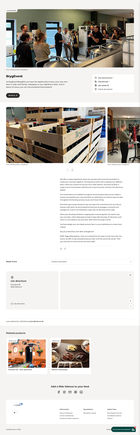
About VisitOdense (66, 413)
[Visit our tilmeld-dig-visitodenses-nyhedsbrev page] (70, 392)
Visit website (102, 85)
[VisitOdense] (18, 404)
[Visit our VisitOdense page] (58, 392)
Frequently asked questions (69, 418)
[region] (97, 290)
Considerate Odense (114, 416)
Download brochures (114, 413)
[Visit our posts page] (81, 392)
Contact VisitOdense (67, 416)
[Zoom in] (130, 301)
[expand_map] (130, 275)
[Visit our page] (64, 392)
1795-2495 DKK (103, 81)
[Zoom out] (130, 306)
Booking (11, 95)
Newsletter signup (89, 413)
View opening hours (105, 78)
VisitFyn (110, 418)
